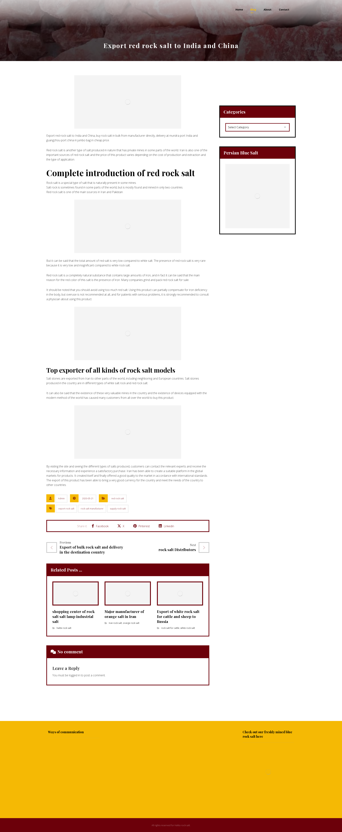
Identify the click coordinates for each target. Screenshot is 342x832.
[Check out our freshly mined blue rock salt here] (268, 771)
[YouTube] (171, 802)
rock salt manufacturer (92, 508)
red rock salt (117, 498)
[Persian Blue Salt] (257, 196)
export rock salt (66, 508)
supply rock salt (118, 508)
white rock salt (187, 628)
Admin (61, 498)
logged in (74, 675)
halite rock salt (64, 628)
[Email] (178, 802)
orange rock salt (131, 623)
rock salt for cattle (170, 628)
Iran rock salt (115, 623)
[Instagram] (163, 802)
